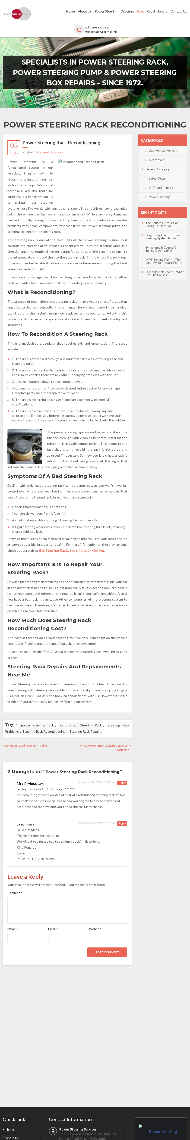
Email (53, 928)
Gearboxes (156, 160)
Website (95, 929)
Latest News (157, 178)
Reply (122, 783)
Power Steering (106, 11)
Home (70, 11)
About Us (85, 11)
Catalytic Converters (163, 151)
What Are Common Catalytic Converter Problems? (104, 747)
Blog (140, 11)
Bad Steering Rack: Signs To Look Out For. (72, 550)
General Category (50, 152)
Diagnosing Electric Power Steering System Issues (163, 236)
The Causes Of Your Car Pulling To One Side (162, 224)
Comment (14, 893)
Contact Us (179, 11)
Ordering (127, 11)
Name (12, 928)
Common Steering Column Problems (28, 745)
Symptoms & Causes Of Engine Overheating (161, 249)
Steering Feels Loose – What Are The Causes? (165, 273)
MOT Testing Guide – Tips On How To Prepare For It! (164, 261)
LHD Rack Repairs (161, 188)
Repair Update (157, 11)
